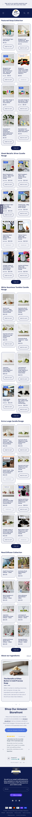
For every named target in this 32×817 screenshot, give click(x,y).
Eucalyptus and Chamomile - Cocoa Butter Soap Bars (23, 130)
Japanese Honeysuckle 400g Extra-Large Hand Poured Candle (8, 501)
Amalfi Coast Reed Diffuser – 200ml (8, 572)
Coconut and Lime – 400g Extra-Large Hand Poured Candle (8, 335)
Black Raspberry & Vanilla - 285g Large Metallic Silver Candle (8, 176)
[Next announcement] (29, 4)
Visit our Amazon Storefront (16, 730)
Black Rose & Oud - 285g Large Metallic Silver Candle (8, 206)
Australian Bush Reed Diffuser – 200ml (22, 572)
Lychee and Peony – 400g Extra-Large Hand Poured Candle (23, 501)
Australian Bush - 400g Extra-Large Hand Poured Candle (23, 310)
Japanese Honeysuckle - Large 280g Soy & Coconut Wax (8, 369)
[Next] (29, 749)
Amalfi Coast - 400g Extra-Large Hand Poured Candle (8, 471)
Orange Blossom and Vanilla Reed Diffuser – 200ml (22, 641)
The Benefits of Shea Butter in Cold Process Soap (13, 681)
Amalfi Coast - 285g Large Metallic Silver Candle (23, 206)
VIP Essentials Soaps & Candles (15, 810)
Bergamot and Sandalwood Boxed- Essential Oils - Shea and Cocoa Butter (7, 71)
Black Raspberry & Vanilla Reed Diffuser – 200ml (8, 597)
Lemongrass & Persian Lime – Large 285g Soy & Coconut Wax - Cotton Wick (23, 370)
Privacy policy (18, 812)
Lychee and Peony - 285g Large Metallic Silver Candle (23, 267)
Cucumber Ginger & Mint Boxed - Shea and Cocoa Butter (23, 101)
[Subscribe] (27, 789)
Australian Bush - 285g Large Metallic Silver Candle (7, 237)
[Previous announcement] (3, 4)
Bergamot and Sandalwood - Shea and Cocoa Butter (23, 40)
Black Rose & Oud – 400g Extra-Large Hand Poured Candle (23, 531)
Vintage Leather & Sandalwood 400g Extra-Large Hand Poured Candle (8, 531)
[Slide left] (12, 704)
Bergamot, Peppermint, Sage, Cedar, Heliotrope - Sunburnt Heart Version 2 (23, 71)
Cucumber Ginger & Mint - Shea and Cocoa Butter (8, 101)
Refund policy (10, 812)
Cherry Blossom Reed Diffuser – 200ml (22, 597)
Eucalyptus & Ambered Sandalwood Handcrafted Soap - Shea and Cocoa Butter (8, 132)
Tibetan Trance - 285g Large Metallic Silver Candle (22, 237)
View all (16, 148)
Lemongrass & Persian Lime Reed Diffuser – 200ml (23, 616)
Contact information (21, 815)
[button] (3, 13)
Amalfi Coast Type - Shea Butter (8, 40)
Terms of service (26, 812)
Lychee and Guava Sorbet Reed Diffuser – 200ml (8, 641)
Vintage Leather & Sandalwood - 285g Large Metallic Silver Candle (8, 267)
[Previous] (3, 749)
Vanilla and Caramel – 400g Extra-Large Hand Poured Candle (8, 310)
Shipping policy (11, 815)
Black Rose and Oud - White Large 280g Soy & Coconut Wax (23, 401)
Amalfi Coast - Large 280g (7, 400)
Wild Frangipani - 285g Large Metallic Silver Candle (22, 176)
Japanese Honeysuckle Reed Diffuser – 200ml (8, 616)
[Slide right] (19, 704)
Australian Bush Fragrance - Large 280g (23, 340)
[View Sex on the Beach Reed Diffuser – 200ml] (23, 758)
